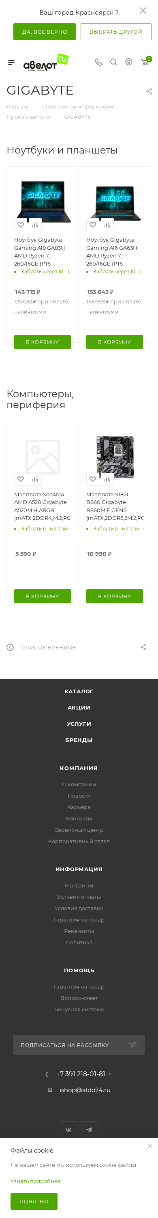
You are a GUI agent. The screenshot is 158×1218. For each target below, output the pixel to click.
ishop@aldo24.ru (85, 1090)
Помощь (79, 970)
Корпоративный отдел (79, 841)
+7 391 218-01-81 (80, 1074)
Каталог (79, 691)
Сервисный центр (79, 829)
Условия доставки (79, 908)
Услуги (79, 723)
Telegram (89, 1130)
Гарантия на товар (79, 919)
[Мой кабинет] (128, 63)
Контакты (79, 818)
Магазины (79, 885)
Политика (79, 942)
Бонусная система (79, 1009)
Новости (79, 795)
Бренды (79, 740)
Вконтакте (68, 1130)
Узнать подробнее (36, 1181)
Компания (79, 768)
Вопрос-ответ (79, 998)
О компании (79, 784)
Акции (79, 707)
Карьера (79, 807)
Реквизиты (79, 931)
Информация (79, 869)
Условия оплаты (79, 896)
